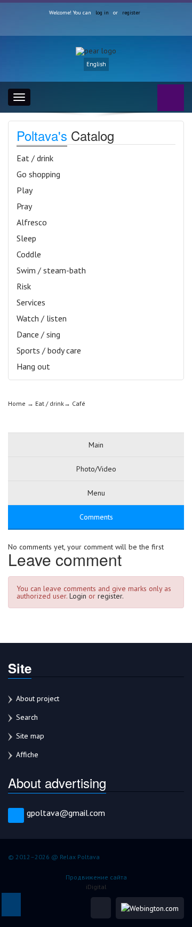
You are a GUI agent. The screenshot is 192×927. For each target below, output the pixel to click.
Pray (24, 206)
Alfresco (32, 222)
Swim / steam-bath (51, 270)
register (131, 12)
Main (96, 445)
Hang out (33, 366)
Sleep (26, 238)
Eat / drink (35, 158)
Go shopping (38, 174)
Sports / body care (49, 350)
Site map (30, 736)
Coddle (29, 254)
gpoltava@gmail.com (66, 812)
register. (111, 596)
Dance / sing (38, 334)
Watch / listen (42, 318)
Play (25, 190)
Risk (24, 286)
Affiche (27, 754)
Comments (96, 517)
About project (37, 698)
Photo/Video (96, 469)
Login (77, 596)
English (96, 64)
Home (17, 403)
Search (27, 717)
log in (102, 12)
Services (31, 302)
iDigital (96, 887)
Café (78, 403)
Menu (96, 493)
